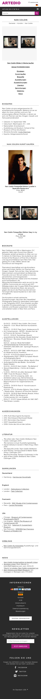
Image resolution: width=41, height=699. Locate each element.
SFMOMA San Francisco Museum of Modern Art (19, 530)
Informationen (20, 583)
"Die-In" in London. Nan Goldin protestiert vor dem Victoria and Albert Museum (21, 569)
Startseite (12, 23)
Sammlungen (20, 88)
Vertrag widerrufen (20, 618)
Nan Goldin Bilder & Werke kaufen (20, 63)
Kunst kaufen (20, 74)
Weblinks (20, 91)
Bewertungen (20, 611)
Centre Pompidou (16, 505)
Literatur (20, 85)
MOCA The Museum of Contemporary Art (18, 522)
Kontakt (20, 597)
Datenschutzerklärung (20, 608)
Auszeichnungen (20, 82)
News (20, 94)
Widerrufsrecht (20, 603)
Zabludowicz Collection (20, 489)
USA (25, 690)
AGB (20, 600)
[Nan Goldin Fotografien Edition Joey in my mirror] (20, 213)
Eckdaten (20, 71)
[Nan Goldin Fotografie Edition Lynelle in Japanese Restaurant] (20, 167)
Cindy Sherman (24, 132)
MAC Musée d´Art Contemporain (25, 503)
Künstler (20, 23)
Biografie (20, 77)
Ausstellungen (20, 80)
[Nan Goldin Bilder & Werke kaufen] (19, 60)
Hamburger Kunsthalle (22, 477)
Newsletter (20, 629)
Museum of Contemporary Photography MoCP (18, 518)
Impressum (21, 606)
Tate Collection (17, 491)
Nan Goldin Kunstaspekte (14, 546)
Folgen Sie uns (20, 658)
